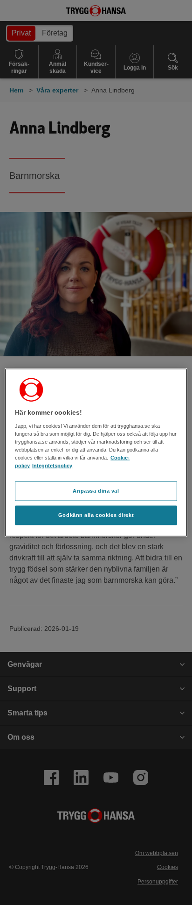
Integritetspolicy (52, 465)
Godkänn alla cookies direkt (96, 514)
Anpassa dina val (96, 491)
